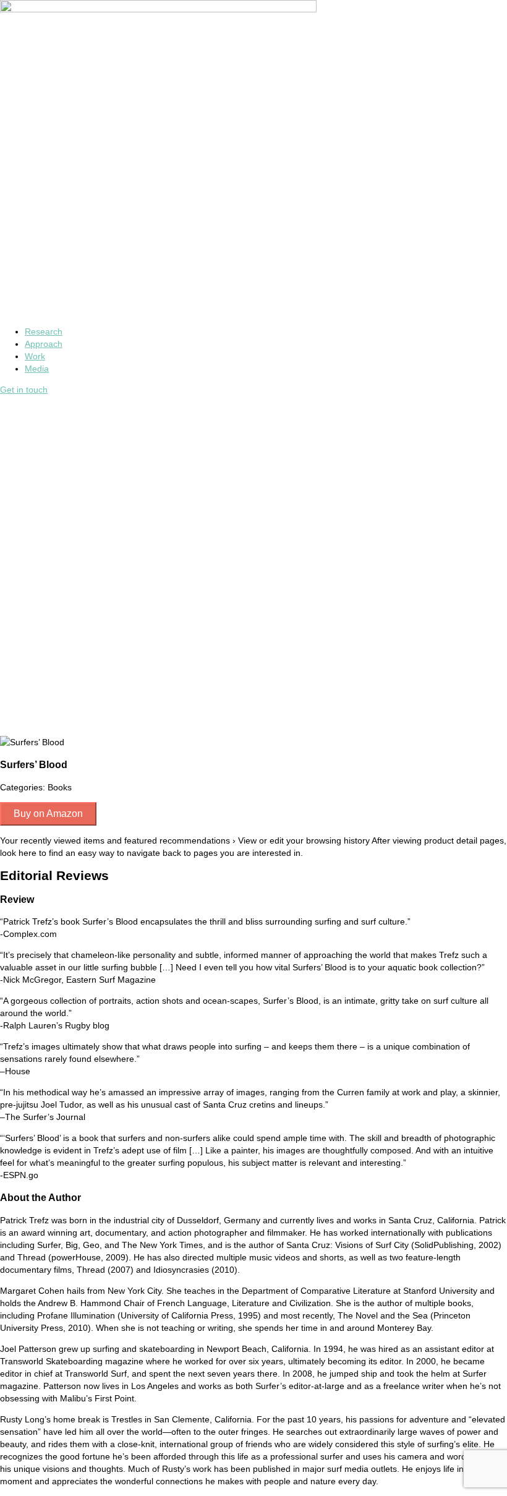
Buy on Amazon (48, 813)
